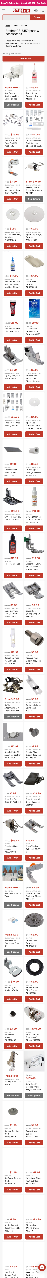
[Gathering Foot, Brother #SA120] (13, 980)
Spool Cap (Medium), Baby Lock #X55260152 (34, 426)
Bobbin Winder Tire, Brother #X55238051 (32, 990)
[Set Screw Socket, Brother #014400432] (13, 1171)
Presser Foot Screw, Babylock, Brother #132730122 (33, 662)
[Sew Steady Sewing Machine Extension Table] (13, 86)
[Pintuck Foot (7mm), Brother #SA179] (34, 1218)
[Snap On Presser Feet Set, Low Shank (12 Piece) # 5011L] (34, 133)
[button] (3, 10)
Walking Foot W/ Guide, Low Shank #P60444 (34, 190)
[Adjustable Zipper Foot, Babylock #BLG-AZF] (34, 1171)
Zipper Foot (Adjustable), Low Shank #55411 (12, 190)
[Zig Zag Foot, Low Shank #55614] (13, 368)
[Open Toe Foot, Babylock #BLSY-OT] (34, 839)
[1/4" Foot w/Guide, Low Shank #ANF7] (13, 509)
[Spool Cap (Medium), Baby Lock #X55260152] (34, 415)
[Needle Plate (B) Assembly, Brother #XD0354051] (13, 745)
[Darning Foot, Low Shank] (13, 1075)
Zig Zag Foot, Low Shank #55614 (12, 377)
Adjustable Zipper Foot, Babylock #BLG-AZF (34, 1181)
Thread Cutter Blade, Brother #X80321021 (11, 472)
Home (8, 26)
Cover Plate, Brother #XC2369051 (32, 284)
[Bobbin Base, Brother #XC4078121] (34, 933)
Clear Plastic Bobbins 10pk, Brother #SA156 (33, 331)
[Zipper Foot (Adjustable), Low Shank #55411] (13, 180)
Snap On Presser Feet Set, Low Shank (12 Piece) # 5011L (34, 144)
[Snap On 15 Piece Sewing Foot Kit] (13, 415)
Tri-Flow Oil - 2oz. (13, 564)
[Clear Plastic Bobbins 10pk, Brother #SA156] (34, 321)
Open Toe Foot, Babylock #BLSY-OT (33, 849)
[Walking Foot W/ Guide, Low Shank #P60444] (34, 180)
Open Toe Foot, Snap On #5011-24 (13, 800)
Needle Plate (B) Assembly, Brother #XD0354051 (13, 755)
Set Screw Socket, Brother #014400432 (13, 1181)
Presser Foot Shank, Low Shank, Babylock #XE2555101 (33, 379)
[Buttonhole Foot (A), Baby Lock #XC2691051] (13, 651)
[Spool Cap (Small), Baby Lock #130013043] (13, 227)
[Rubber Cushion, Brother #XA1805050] (13, 1124)
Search (39, 17)
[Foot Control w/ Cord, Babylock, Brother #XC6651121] (34, 792)
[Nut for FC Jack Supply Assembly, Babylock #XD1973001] (13, 1218)
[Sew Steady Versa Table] (13, 886)
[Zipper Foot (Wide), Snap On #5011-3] (34, 603)
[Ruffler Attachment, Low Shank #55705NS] (13, 698)
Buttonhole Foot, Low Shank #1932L (33, 708)
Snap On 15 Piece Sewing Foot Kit (12, 424)
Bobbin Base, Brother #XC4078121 (32, 943)
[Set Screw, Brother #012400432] (13, 1027)
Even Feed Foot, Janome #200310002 (12, 849)
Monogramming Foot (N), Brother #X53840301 (12, 614)
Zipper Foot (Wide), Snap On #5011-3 (33, 614)
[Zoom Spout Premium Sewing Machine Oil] (34, 86)
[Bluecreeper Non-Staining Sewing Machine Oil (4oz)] (13, 274)
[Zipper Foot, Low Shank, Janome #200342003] (34, 556)
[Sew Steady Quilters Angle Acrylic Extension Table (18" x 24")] (34, 1075)
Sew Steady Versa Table (13, 894)
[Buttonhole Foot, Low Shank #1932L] (34, 698)
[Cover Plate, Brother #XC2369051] (34, 274)
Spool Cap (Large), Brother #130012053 (34, 237)
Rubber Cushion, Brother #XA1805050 (12, 1134)
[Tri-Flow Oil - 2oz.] (13, 556)
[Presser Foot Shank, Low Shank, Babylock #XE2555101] (34, 368)
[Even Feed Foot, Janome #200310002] (13, 839)
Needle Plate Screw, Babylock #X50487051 (33, 755)
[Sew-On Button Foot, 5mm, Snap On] (13, 933)
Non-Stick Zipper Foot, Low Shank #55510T (33, 896)
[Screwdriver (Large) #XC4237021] (34, 1124)
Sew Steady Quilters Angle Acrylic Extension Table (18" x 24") (33, 1088)
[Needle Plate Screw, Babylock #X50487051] (34, 745)
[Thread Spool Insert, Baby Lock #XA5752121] (34, 462)
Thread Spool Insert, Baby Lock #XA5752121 (33, 472)
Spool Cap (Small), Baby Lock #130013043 (13, 237)
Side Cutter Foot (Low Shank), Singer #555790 (33, 1037)
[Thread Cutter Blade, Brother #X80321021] (13, 462)
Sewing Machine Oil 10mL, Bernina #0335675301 (33, 520)
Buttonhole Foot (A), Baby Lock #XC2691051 (12, 661)
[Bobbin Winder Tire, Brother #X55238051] (34, 980)
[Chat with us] (36, 10)
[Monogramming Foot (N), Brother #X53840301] (13, 603)
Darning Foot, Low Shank (13, 1083)
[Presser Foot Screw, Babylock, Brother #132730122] (34, 651)
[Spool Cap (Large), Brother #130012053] (34, 227)
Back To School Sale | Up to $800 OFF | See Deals (23, 3)
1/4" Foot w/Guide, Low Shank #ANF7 (13, 518)
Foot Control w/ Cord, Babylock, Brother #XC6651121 (33, 803)
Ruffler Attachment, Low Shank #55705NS (12, 708)
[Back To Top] (43, 1274)
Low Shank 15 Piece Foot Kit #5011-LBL (11, 143)
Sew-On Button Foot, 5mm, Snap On (12, 943)
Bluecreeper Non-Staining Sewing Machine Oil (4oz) (13, 284)
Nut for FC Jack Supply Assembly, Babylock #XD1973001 (12, 1229)
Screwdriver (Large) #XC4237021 (32, 1134)
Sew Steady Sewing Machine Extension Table (12, 96)
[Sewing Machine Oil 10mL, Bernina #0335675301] (34, 509)
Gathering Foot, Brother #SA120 (11, 989)
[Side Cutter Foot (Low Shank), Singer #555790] (34, 1027)
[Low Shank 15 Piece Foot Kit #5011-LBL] (13, 133)
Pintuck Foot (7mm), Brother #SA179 (32, 1228)
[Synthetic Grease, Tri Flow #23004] (13, 321)
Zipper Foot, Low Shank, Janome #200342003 (33, 567)
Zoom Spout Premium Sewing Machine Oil (33, 96)
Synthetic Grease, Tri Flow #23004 (12, 330)
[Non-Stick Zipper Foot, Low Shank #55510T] (34, 886)
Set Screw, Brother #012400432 (10, 1037)
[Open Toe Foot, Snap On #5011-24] (13, 792)
